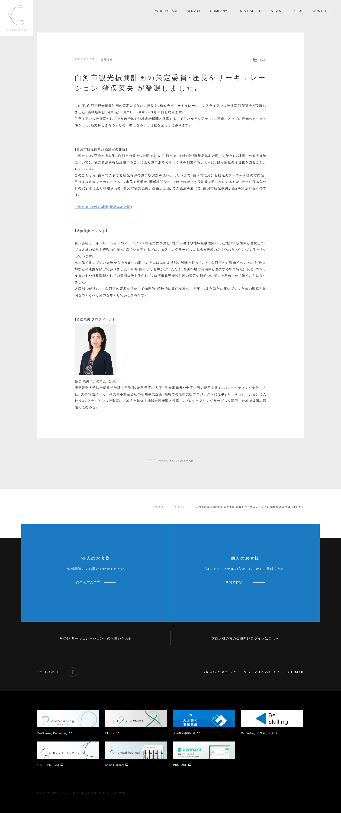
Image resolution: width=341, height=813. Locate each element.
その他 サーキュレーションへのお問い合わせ (96, 638)
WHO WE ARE (166, 11)
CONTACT (321, 11)
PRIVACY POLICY (220, 672)
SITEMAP (295, 672)
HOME (159, 506)
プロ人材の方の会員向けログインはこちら (245, 638)
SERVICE (194, 11)
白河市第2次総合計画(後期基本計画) (103, 206)
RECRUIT (297, 11)
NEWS (276, 11)
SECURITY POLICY (261, 672)
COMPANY (218, 11)
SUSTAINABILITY (249, 11)
